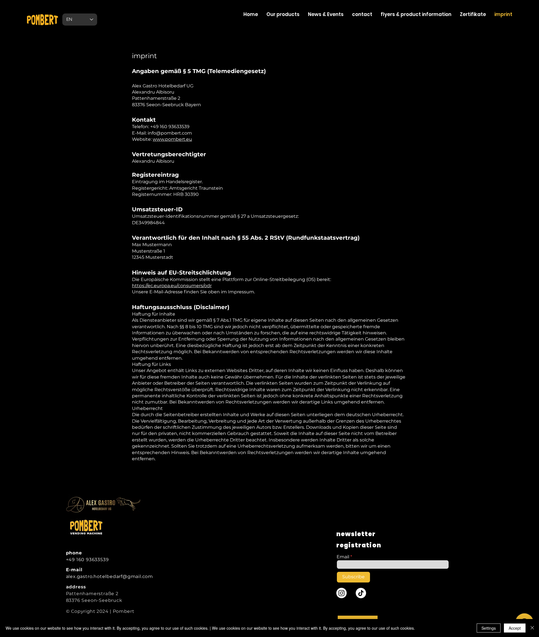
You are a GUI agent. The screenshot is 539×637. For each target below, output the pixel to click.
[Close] (532, 628)
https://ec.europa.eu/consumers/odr (172, 285)
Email (343, 557)
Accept (515, 628)
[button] (473, 14)
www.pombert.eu (172, 139)
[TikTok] (361, 593)
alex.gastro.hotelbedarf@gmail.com (109, 576)
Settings (488, 628)
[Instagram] (341, 593)
